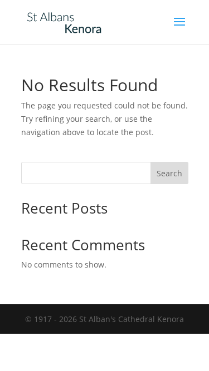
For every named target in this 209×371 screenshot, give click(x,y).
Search (169, 173)
